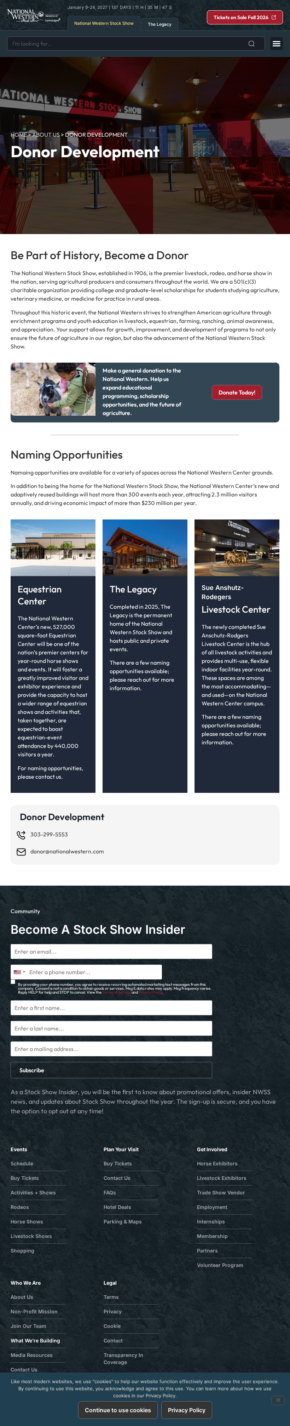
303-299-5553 (49, 834)
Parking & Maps (123, 1221)
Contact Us (117, 1178)
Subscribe (31, 1070)
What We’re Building (35, 1340)
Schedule (22, 1163)
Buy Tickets (25, 1178)
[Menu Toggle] (276, 43)
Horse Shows (27, 1221)
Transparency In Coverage (123, 1358)
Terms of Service (116, 992)
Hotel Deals (117, 1207)
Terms (111, 1297)
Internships (211, 1221)
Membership (212, 1236)
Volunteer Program (220, 1265)
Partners (207, 1251)
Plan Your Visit (121, 1149)
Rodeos (20, 1207)
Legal (110, 1283)
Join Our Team (28, 1326)
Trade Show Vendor (221, 1192)
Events (19, 1149)
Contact (113, 1340)
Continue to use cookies (118, 1410)
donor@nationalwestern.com (67, 851)
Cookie (112, 1326)
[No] (278, 1400)
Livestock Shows (31, 1236)
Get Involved (212, 1149)
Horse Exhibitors (217, 1163)
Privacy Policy (150, 992)
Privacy (113, 1311)
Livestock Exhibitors (221, 1178)
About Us (46, 134)
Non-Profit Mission (34, 1311)
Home (19, 134)
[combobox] (136, 43)
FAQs (110, 1192)
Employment (212, 1207)
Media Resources (32, 1355)
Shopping (22, 1251)
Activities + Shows (33, 1192)
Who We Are (26, 1283)
